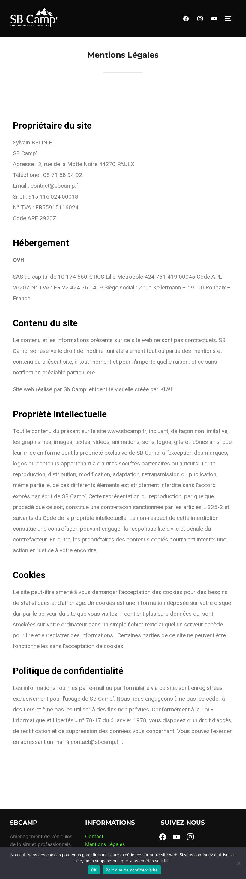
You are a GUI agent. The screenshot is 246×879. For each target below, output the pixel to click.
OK (94, 870)
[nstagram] (190, 836)
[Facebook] (186, 18)
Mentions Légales (105, 844)
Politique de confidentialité (132, 870)
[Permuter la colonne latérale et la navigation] (230, 18)
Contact (94, 836)
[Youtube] (214, 18)
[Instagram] (200, 18)
